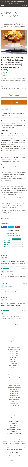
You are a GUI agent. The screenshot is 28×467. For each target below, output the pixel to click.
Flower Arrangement (14, 399)
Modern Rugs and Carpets (14, 375)
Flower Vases (14, 401)
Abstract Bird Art (14, 359)
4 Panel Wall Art (14, 353)
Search (14, 339)
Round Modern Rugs (14, 379)
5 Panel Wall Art (14, 355)
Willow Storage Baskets (14, 383)
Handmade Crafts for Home (14, 397)
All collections (14, 367)
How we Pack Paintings (14, 365)
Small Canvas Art (14, 343)
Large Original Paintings (14, 349)
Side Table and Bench (14, 395)
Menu (4, 6)
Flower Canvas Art (14, 361)
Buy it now (14, 102)
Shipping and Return (14, 421)
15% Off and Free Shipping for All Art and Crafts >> (13, 114)
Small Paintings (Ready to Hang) (14, 345)
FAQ (14, 415)
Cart (25, 6)
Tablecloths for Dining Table (14, 387)
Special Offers (14, 417)
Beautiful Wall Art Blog (14, 427)
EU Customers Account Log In (14, 433)
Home (2, 23)
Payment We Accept (14, 419)
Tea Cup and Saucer (14, 389)
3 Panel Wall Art (14, 351)
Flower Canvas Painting (11, 23)
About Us (14, 413)
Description (5, 109)
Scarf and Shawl (14, 403)
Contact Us (14, 423)
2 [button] (13, 324)
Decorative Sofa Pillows (14, 385)
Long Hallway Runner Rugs (14, 377)
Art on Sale (14, 363)
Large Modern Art (14, 341)
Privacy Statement (14, 425)
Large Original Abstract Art (14, 347)
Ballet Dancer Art (14, 357)
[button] (5, 73)
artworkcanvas (18, 460)
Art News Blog (14, 431)
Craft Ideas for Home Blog (14, 405)
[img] (5, 255)
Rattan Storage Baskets (14, 381)
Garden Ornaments (14, 391)
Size (2, 86)
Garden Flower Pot (14, 393)
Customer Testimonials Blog (14, 429)
